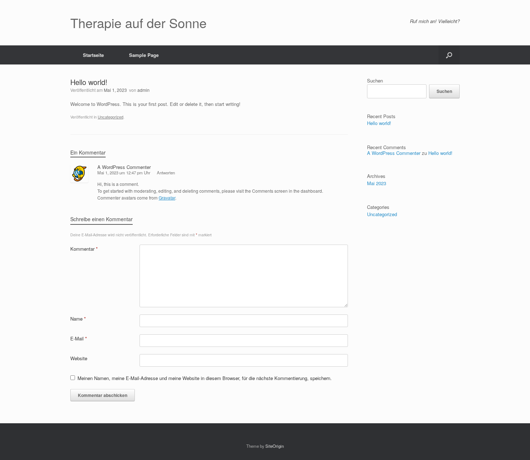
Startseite (93, 55)
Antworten (166, 172)
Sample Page (144, 55)
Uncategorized (110, 117)
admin (143, 90)
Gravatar (167, 198)
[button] (449, 54)
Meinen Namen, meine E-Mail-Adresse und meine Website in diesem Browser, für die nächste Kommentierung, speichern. (205, 378)
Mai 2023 (376, 183)
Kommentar (84, 248)
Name (78, 318)
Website (78, 358)
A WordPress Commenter (124, 167)
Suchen (375, 80)
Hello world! (379, 123)
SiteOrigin (274, 446)
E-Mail (78, 338)
